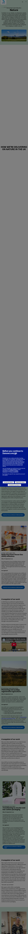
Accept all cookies (8, 482)
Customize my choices (14, 485)
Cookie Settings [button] (13, 469)
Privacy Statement (14, 471)
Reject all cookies (20, 482)
